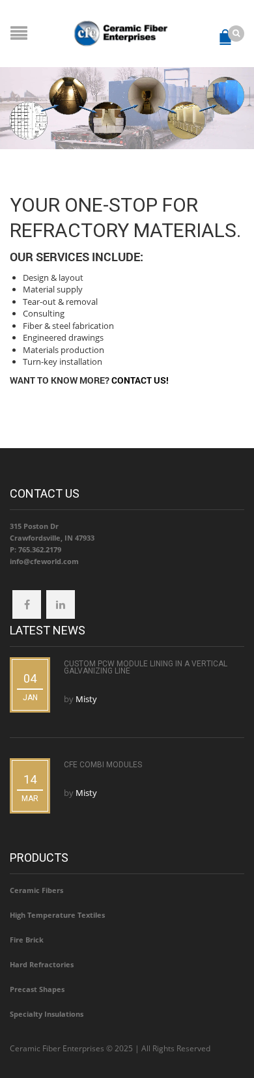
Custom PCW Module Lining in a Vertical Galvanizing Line (145, 667)
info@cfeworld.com (44, 561)
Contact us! (140, 380)
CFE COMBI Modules (103, 764)
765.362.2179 (39, 549)
